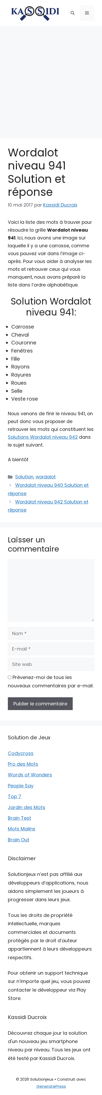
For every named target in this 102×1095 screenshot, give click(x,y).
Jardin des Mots (26, 807)
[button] (72, 13)
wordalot (46, 477)
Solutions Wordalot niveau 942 (43, 437)
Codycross (20, 753)
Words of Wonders (30, 774)
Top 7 (14, 796)
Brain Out (18, 839)
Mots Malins (21, 828)
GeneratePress (51, 1086)
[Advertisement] (51, 80)
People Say (20, 785)
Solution (24, 477)
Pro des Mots (23, 764)
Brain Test (19, 818)
